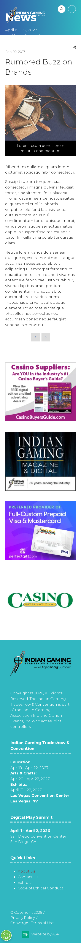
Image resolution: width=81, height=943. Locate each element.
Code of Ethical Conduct (40, 888)
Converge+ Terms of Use (32, 923)
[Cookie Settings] (6, 935)
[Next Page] (45, 337)
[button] (61, 9)
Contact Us (28, 876)
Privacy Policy (22, 918)
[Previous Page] (35, 337)
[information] (40, 674)
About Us (26, 871)
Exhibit (24, 882)
